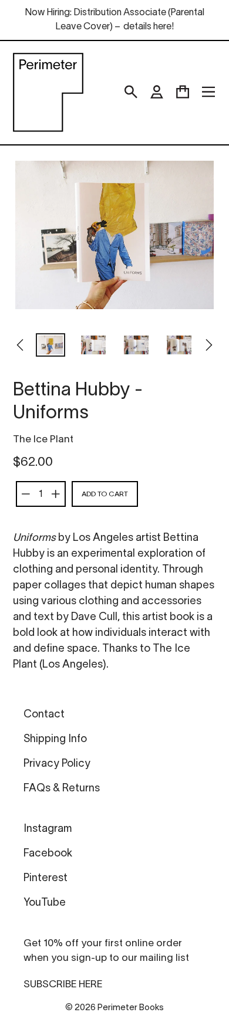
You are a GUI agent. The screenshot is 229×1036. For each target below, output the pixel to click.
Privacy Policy (56, 764)
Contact (44, 715)
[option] (50, 346)
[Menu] (208, 92)
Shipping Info (55, 739)
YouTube (44, 903)
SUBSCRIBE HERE (62, 984)
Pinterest (45, 878)
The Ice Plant (43, 439)
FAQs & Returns (61, 789)
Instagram (47, 829)
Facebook (47, 854)
